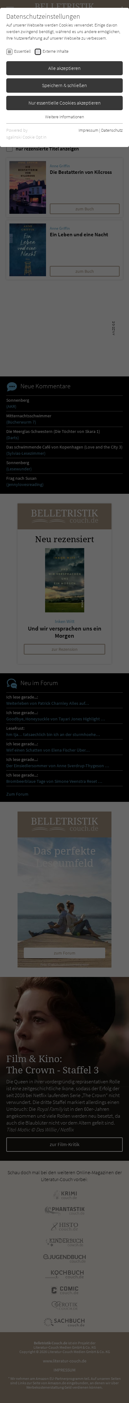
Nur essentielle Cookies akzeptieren (64, 103)
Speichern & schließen (64, 85)
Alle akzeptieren (64, 68)
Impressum (88, 130)
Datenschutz (112, 130)
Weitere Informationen (64, 117)
